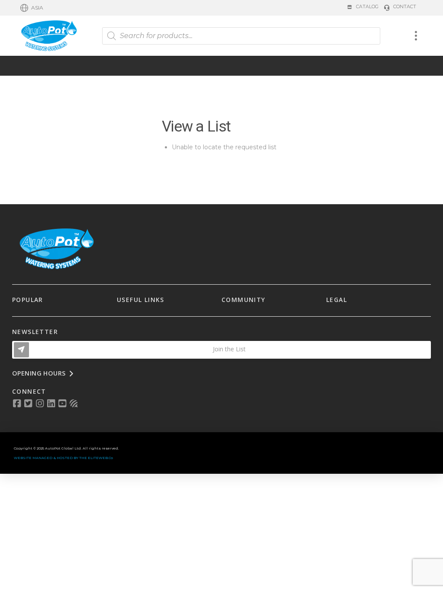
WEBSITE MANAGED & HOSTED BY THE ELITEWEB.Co (63, 458)
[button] (31, 8)
